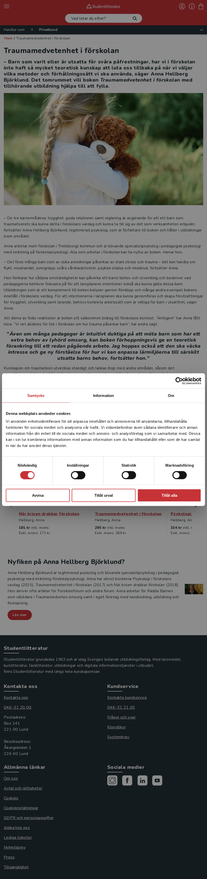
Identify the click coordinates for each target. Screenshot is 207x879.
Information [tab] (103, 395)
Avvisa (38, 495)
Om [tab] (171, 395)
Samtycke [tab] (36, 395)
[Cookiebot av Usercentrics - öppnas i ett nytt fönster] (179, 381)
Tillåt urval (103, 495)
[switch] (78, 475)
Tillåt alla (169, 495)
